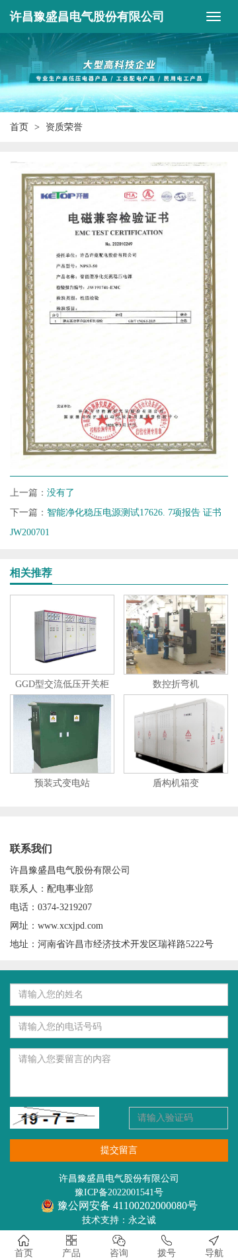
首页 (19, 127)
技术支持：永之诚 (119, 1220)
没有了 (61, 493)
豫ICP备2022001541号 (119, 1192)
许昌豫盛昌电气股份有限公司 (87, 16)
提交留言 (119, 1150)
